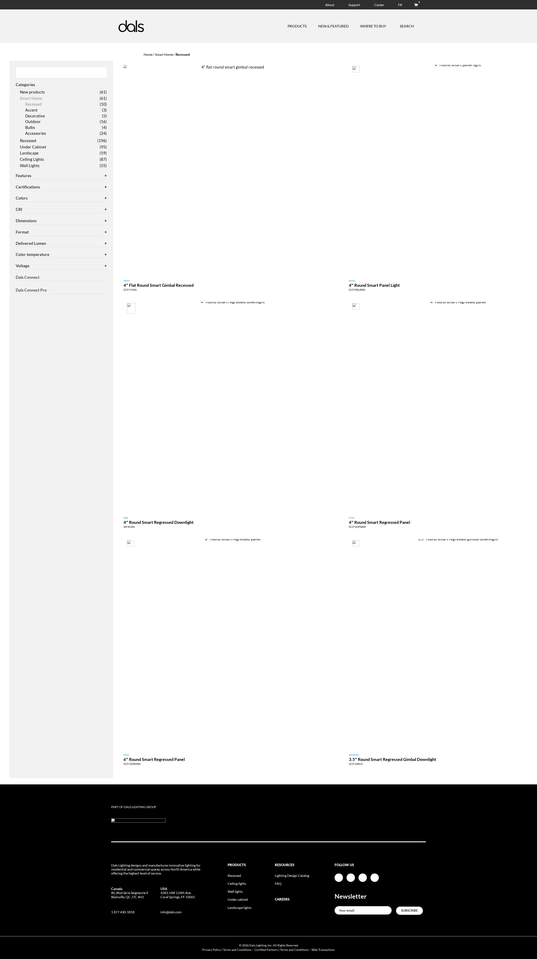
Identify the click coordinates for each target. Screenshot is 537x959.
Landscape (29, 153)
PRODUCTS (237, 865)
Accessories (35, 133)
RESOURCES (284, 865)
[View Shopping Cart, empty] (414, 4)
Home (148, 54)
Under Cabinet (33, 146)
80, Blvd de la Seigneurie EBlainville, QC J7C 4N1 (129, 893)
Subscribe (409, 910)
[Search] (104, 72)
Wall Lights (29, 165)
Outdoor (33, 121)
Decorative (35, 115)
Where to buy (373, 26)
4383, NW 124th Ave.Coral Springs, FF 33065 (177, 893)
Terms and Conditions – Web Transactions (307, 949)
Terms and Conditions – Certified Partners (250, 949)
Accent (31, 110)
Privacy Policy (211, 949)
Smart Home (164, 54)
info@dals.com (170, 912)
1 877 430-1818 (122, 912)
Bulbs (30, 127)
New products (32, 92)
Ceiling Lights (32, 159)
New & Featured (333, 26)
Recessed (33, 104)
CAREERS (282, 899)
